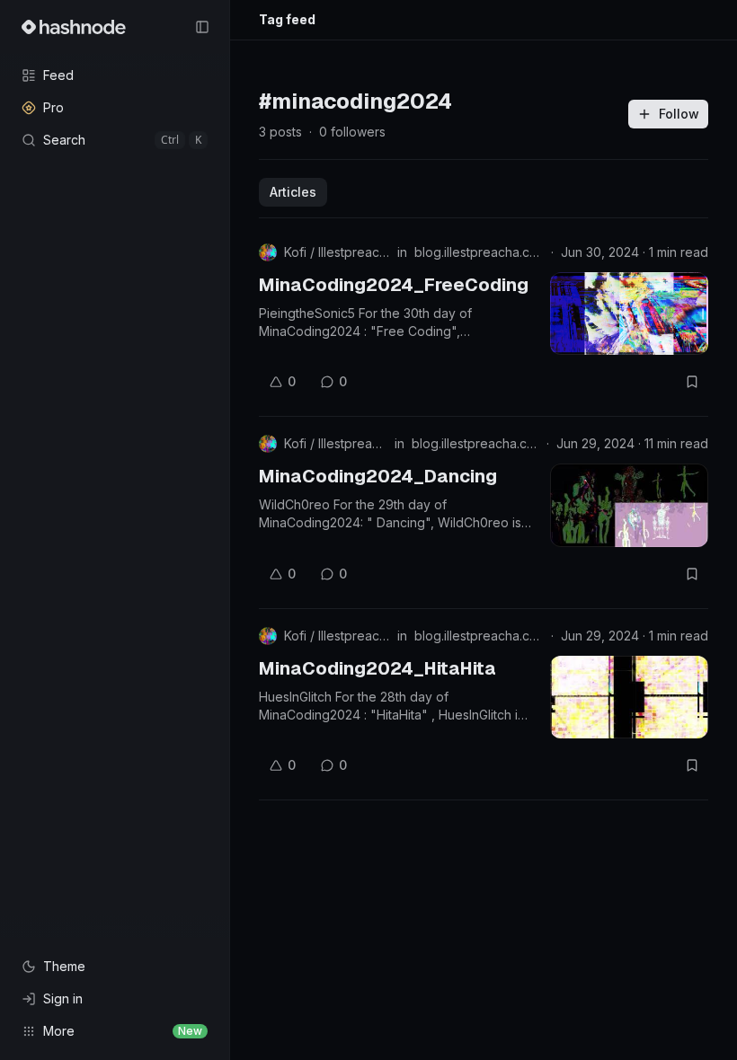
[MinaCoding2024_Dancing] (629, 505)
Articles (293, 191)
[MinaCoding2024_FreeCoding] (629, 313)
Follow (679, 113)
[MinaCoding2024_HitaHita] (629, 697)
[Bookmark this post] (692, 382)
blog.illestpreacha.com (479, 252)
